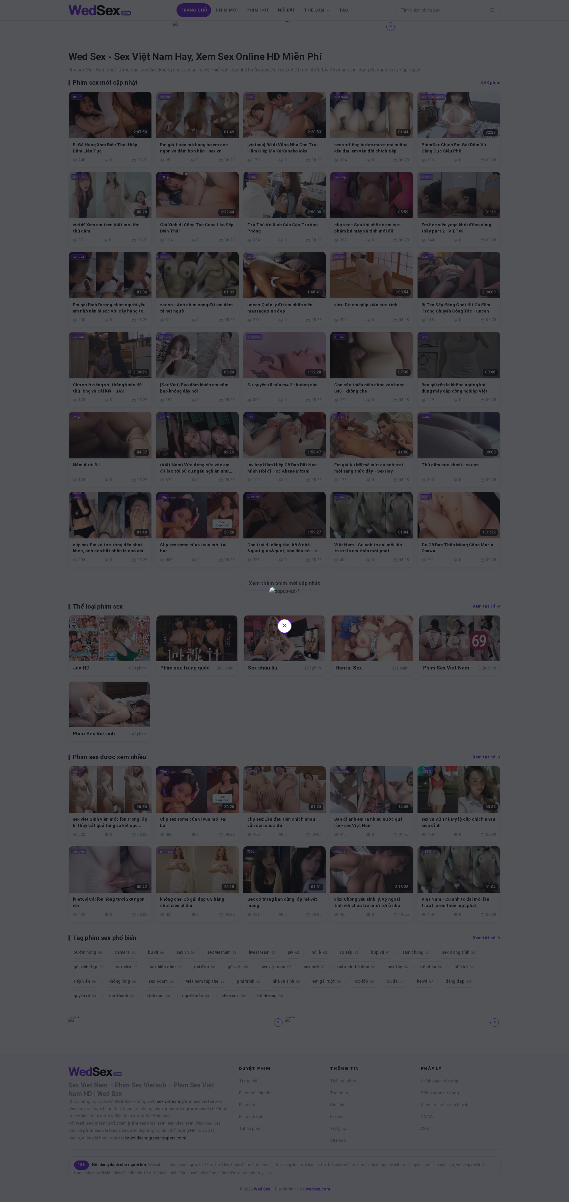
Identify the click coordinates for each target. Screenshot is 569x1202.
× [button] (284, 625)
